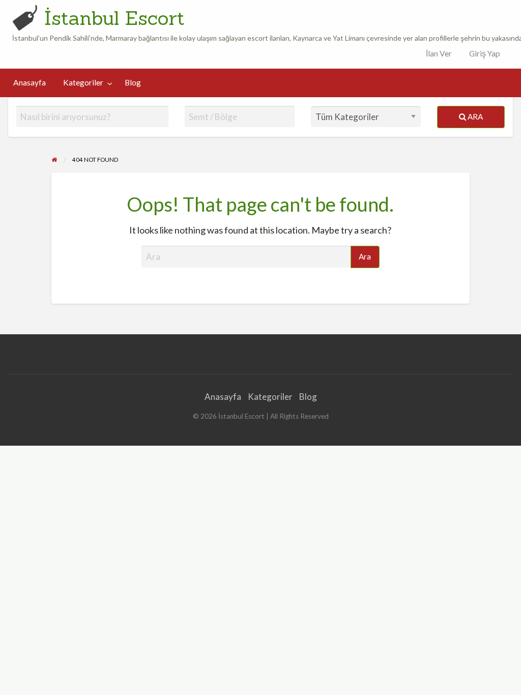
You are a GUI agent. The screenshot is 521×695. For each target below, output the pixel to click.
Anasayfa (29, 82)
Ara (474, 116)
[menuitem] (436, 54)
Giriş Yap (484, 53)
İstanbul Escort (114, 18)
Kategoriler (83, 82)
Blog (133, 82)
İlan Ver (438, 53)
